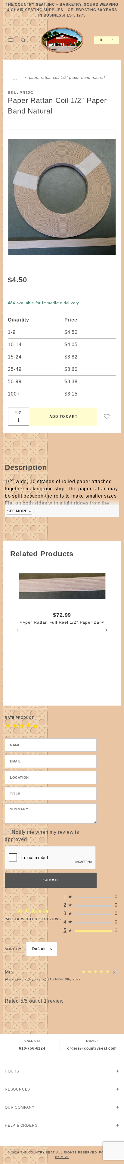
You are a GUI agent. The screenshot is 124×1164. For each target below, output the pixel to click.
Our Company (20, 1107)
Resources (17, 1089)
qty (18, 412)
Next (106, 630)
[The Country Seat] (62, 39)
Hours (12, 1071)
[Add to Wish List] (107, 417)
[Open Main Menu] (11, 40)
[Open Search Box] (23, 40)
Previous (17, 630)
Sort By (13, 949)
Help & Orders (21, 1125)
